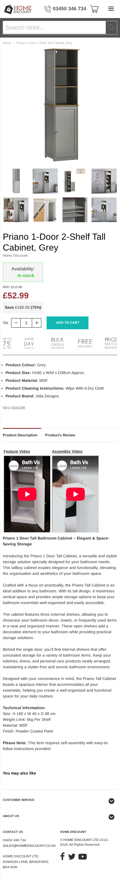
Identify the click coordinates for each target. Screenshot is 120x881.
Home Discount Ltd (81, 840)
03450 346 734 (69, 8)
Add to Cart (67, 323)
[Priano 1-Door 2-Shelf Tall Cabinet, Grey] (16, 181)
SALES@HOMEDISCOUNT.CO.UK (29, 846)
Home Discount (15, 255)
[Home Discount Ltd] (18, 9)
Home (7, 42)
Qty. (6, 323)
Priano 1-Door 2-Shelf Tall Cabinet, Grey (44, 42)
